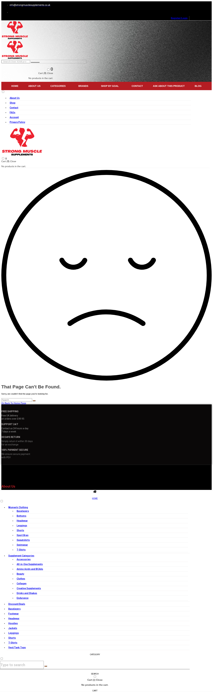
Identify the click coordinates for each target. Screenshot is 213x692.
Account (14, 117)
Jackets (12, 628)
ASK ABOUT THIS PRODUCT (169, 86)
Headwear (22, 520)
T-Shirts (21, 549)
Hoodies (13, 623)
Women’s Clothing (18, 507)
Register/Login (179, 18)
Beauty (20, 574)
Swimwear (22, 545)
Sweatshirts (23, 540)
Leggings (22, 525)
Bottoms (21, 516)
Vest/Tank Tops (17, 647)
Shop (12, 102)
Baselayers (23, 511)
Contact (137, 86)
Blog (198, 86)
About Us (34, 86)
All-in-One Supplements (30, 564)
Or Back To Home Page (13, 403)
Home (14, 86)
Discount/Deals (16, 604)
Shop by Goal (110, 86)
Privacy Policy (17, 122)
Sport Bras (22, 535)
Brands (83, 86)
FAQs (12, 112)
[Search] (34, 400)
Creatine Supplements (29, 588)
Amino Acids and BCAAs (30, 569)
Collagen (21, 583)
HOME (95, 498)
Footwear (13, 613)
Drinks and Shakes (27, 593)
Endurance (22, 598)
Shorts (20, 530)
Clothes (21, 578)
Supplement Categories (21, 555)
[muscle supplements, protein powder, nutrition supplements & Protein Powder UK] (14, 38)
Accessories (24, 559)
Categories (58, 86)
